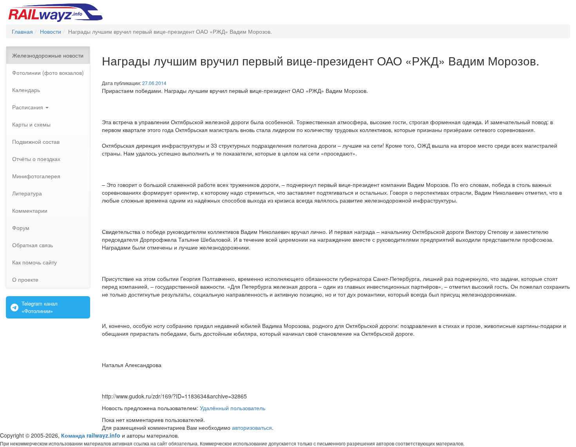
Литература (27, 193)
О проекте (25, 279)
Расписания (28, 107)
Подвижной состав (36, 141)
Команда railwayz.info (90, 435)
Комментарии (29, 210)
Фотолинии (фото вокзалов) (48, 72)
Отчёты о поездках (36, 159)
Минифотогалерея (36, 176)
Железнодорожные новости (47, 55)
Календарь (26, 90)
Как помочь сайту (34, 262)
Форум (20, 228)
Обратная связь (32, 245)
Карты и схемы (31, 124)
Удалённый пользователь (232, 408)
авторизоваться (252, 427)
